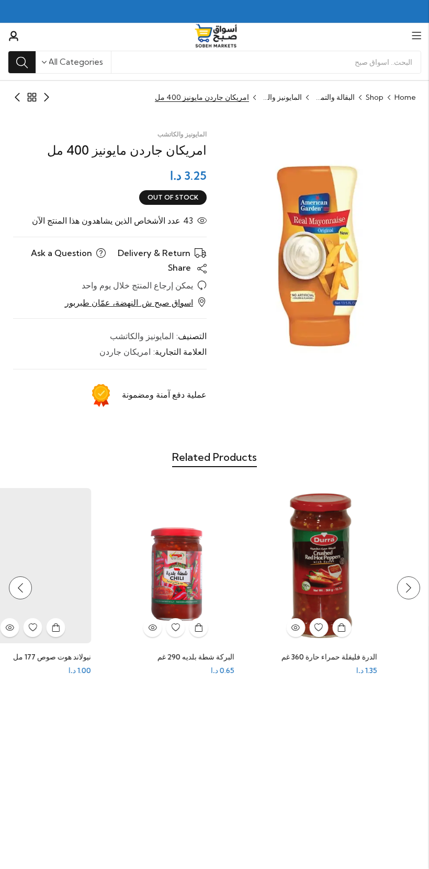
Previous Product (46, 97)
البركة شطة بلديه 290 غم (223, 657)
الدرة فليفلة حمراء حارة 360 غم (356, 657)
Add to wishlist (345, 627)
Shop (374, 97)
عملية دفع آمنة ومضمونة (164, 394)
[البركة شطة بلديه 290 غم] (202, 565)
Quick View (322, 627)
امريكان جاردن (125, 351)
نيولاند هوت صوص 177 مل (79, 657)
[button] (408, 587)
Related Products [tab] (214, 457)
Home (405, 97)
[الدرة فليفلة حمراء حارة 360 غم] (346, 565)
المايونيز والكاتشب (281, 97)
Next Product (17, 97)
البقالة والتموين (334, 97)
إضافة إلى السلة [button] (368, 627)
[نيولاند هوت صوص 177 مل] (60, 565)
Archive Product (32, 97)
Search (22, 62)
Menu (416, 35)
